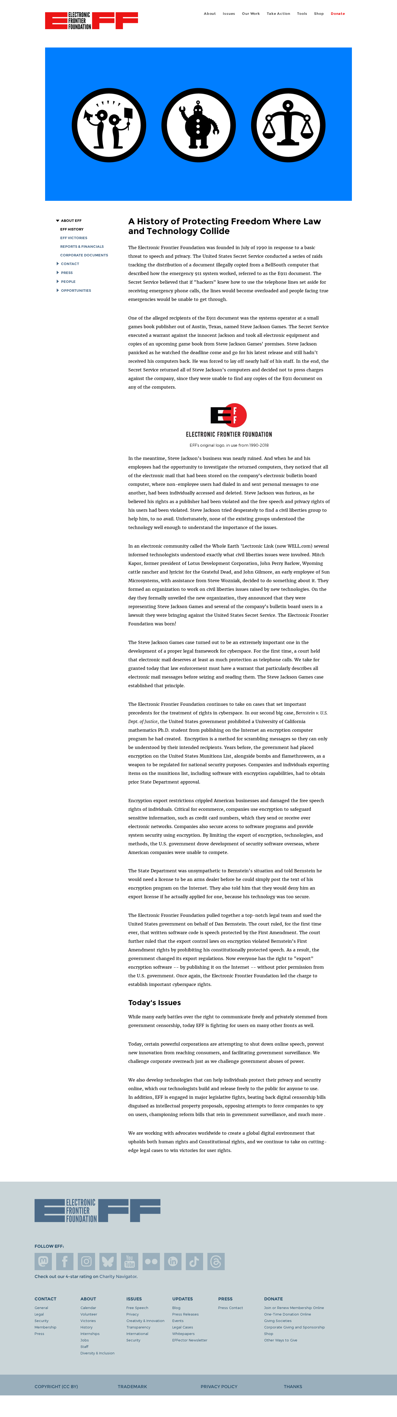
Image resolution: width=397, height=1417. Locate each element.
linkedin (172, 1261)
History (86, 1327)
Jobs (84, 1340)
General (41, 1308)
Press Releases (185, 1314)
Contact (70, 264)
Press (67, 273)
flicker (151, 1261)
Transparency (138, 1327)
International (137, 1333)
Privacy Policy (219, 1386)
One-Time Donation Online (287, 1314)
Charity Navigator (117, 1276)
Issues (229, 14)
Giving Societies (278, 1320)
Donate (338, 14)
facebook (64, 1261)
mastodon (43, 1261)
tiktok (194, 1261)
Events (178, 1320)
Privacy (132, 1314)
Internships (90, 1333)
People (68, 282)
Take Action (278, 14)
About (210, 14)
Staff (84, 1346)
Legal (39, 1314)
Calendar (88, 1308)
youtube (129, 1261)
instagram (86, 1261)
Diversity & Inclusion (97, 1353)
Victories (88, 1320)
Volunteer (88, 1314)
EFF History (71, 229)
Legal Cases (182, 1327)
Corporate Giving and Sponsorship (294, 1327)
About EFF (71, 221)
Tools (302, 14)
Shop (319, 14)
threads (216, 1261)
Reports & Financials (82, 247)
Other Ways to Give (280, 1340)
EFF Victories (73, 238)
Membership (45, 1327)
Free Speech (137, 1308)
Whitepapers (183, 1333)
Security (41, 1320)
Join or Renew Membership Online (294, 1308)
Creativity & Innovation (145, 1320)
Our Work (251, 14)
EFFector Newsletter (189, 1340)
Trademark (132, 1386)
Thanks (293, 1386)
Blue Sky (108, 1261)
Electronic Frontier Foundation (91, 23)
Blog (176, 1308)
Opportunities (76, 291)
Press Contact (230, 1308)
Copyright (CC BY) (56, 1386)
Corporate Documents (84, 255)
